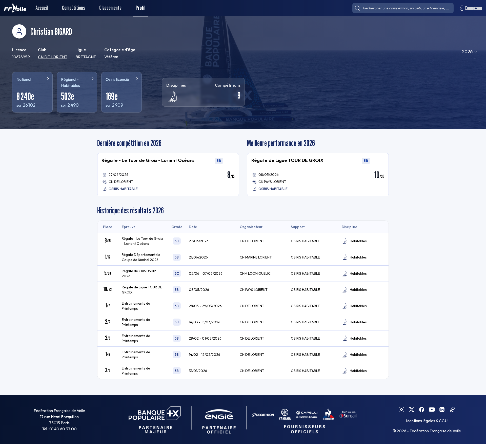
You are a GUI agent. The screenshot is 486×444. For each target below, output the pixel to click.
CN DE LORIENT (52, 56)
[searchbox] (403, 8)
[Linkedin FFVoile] (442, 409)
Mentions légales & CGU (427, 420)
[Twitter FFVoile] (412, 409)
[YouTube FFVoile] (432, 409)
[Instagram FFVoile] (401, 409)
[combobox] (470, 52)
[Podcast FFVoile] (452, 409)
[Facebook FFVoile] (422, 409)
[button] (168, 174)
